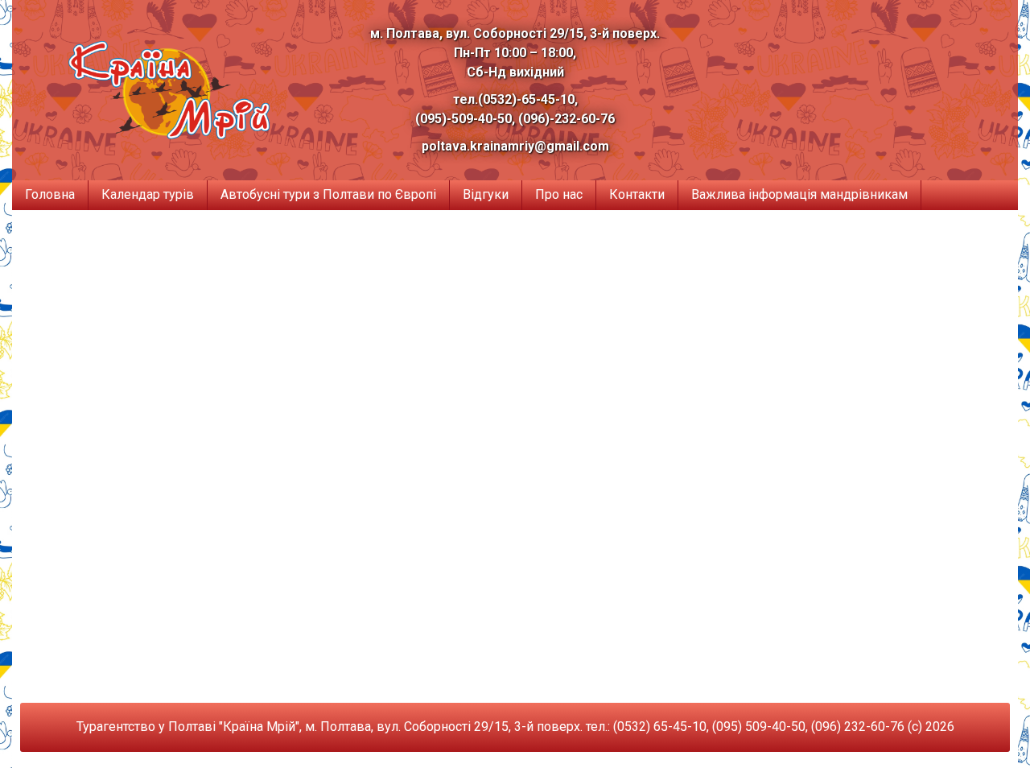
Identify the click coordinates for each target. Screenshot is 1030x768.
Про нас (559, 194)
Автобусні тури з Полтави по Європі (328, 194)
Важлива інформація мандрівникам (799, 194)
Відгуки (486, 194)
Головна (50, 194)
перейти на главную (515, 557)
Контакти (637, 194)
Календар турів (147, 194)
